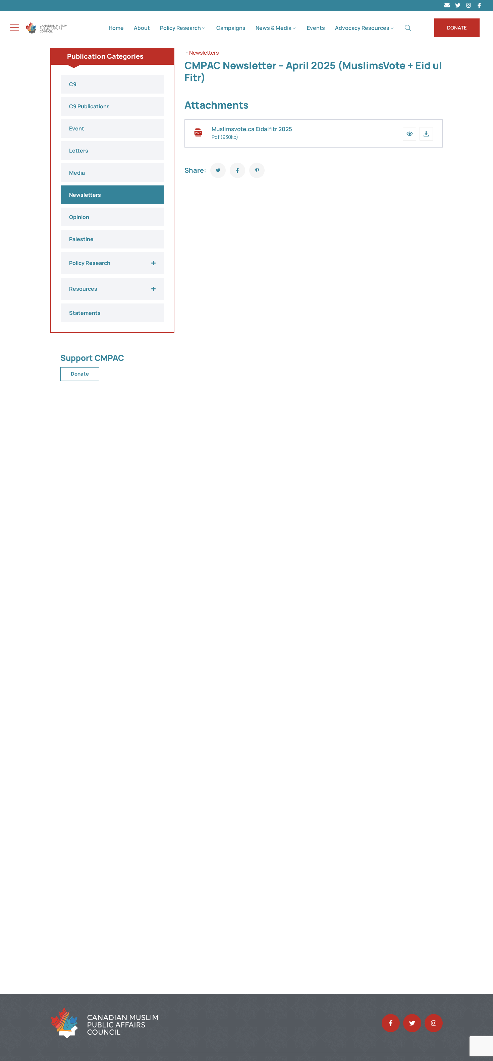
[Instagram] (468, 5)
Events (316, 28)
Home (116, 28)
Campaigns (230, 28)
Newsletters (204, 52)
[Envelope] (447, 5)
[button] (409, 134)
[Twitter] (457, 5)
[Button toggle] (14, 27)
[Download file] (426, 134)
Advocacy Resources (362, 28)
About (142, 28)
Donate (80, 373)
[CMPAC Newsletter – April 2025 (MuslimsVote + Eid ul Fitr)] (218, 170)
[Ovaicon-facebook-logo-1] (479, 5)
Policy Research (180, 28)
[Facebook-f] (391, 1023)
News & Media (273, 28)
